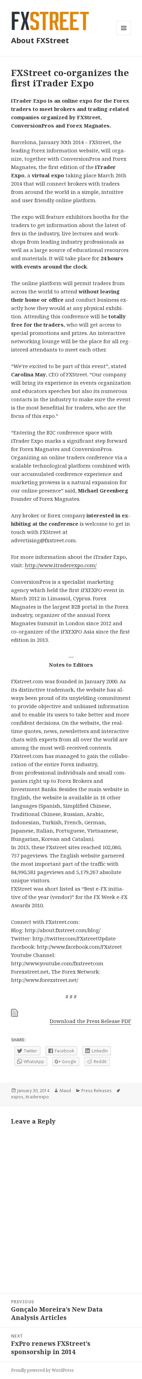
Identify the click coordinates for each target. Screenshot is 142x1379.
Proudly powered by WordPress (42, 1370)
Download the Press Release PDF (90, 1020)
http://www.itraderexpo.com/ (61, 565)
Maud (65, 1091)
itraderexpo (37, 1097)
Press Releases (96, 1091)
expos (17, 1097)
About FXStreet (40, 40)
